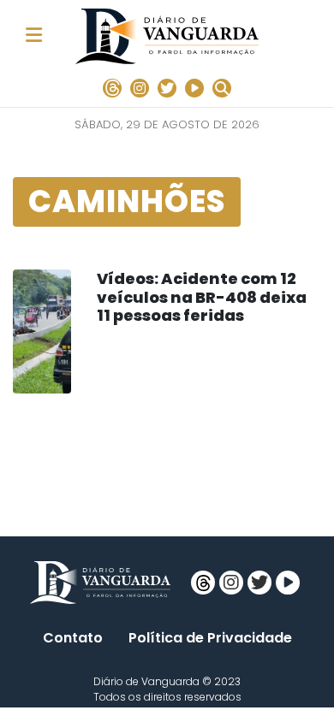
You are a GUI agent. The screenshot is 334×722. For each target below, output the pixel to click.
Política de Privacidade (210, 638)
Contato (73, 638)
